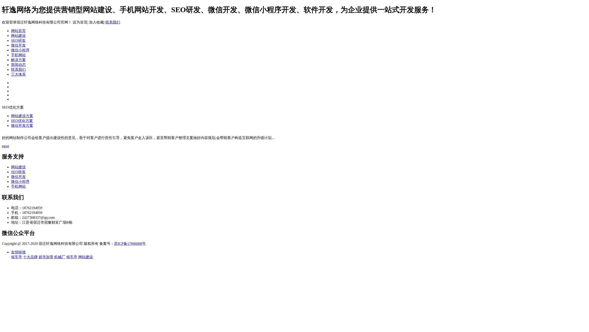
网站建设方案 (22, 116)
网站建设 (18, 36)
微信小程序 (20, 50)
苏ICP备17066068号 (130, 244)
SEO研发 (18, 40)
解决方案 (18, 60)
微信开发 (18, 45)
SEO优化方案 (22, 121)
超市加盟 (46, 257)
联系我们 (112, 22)
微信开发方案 (22, 125)
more (5, 146)
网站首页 (18, 31)
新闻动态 (18, 65)
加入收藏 (96, 22)
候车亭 (16, 257)
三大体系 (18, 74)
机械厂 (59, 257)
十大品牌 (30, 257)
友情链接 (18, 252)
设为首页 (80, 22)
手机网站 (18, 55)
